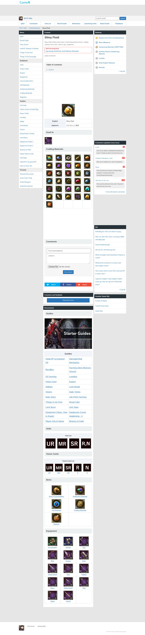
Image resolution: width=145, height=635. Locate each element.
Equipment (23, 77)
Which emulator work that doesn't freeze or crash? (110, 256)
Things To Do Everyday (28, 57)
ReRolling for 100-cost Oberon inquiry (108, 231)
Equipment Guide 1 (26, 142)
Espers (72, 382)
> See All (122, 71)
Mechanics (76, 23)
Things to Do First (54, 402)
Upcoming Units (90, 23)
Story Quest (24, 44)
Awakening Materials (27, 89)
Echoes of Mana (101, 301)
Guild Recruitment (26, 186)
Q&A (23, 23)
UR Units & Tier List (102, 180)
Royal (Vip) (74, 402)
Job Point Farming (77, 397)
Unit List (48, 23)
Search (122, 18)
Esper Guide (24, 113)
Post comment (68, 272)
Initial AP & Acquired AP (28, 162)
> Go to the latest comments (115, 192)
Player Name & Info (27, 154)
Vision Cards (24, 69)
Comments (34, 23)
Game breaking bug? (102, 245)
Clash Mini (99, 311)
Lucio (97, 147)
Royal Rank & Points (27, 133)
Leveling (73, 376)
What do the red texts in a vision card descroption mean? (108, 264)
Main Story (51, 397)
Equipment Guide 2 (26, 146)
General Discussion (27, 174)
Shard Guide (104, 23)
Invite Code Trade (26, 178)
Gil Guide (23, 105)
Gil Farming (51, 376)
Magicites (23, 97)
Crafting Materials (34, 28)
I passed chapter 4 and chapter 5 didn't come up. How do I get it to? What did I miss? (108, 281)
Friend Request (25, 182)
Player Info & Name (55, 421)
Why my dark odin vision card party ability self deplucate (109, 238)
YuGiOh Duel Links (102, 306)
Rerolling (50, 369)
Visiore (49, 392)
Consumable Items (26, 81)
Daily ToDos (74, 392)
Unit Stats (73, 407)
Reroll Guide (62, 23)
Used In (51, 70)
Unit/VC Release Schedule (29, 48)
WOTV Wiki (28, 18)
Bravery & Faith (76, 421)
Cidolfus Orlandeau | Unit (104, 158)
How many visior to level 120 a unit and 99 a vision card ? (110, 272)
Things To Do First (26, 52)
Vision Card (51, 382)
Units (22, 65)
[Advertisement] (72, 10)
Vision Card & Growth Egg (29, 109)
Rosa (97, 167)
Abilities (49, 387)
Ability (22, 121)
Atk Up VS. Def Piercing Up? (105, 250)
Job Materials (24, 85)
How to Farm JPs (26, 166)
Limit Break (74, 387)
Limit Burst (51, 407)
